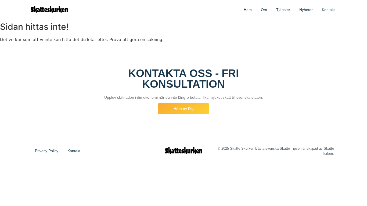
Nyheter (306, 10)
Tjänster (283, 10)
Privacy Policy (46, 151)
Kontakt (328, 10)
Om (264, 10)
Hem (248, 10)
